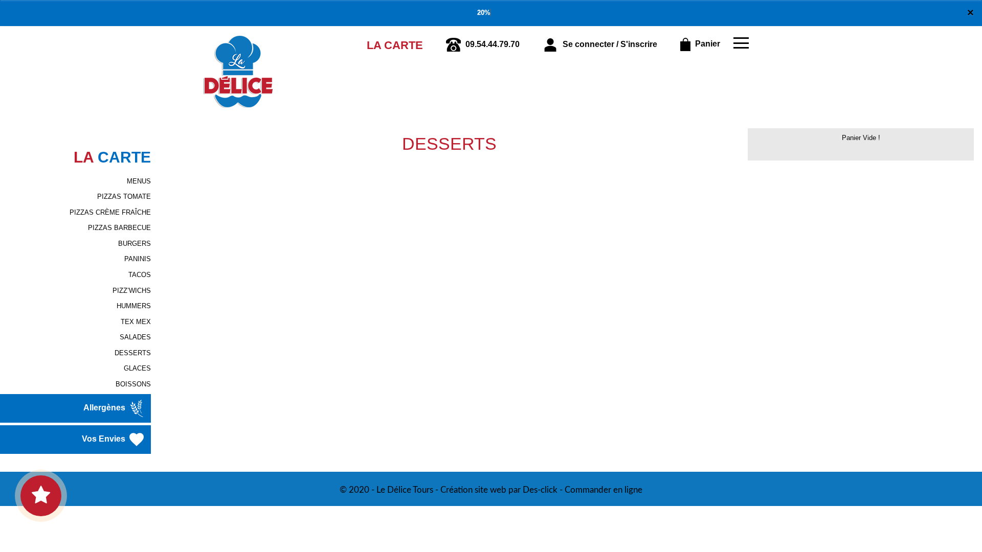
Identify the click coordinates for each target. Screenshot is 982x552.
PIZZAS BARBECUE (119, 228)
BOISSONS (133, 384)
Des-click (540, 490)
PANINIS (137, 259)
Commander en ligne (603, 490)
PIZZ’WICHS (132, 290)
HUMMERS (134, 306)
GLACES (137, 368)
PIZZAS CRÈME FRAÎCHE (110, 212)
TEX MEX (136, 322)
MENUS (139, 181)
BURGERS (134, 243)
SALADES (135, 337)
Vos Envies (104, 439)
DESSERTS (133, 353)
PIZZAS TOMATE (124, 196)
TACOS (139, 275)
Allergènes (105, 408)
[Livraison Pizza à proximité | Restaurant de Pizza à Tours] (238, 40)
